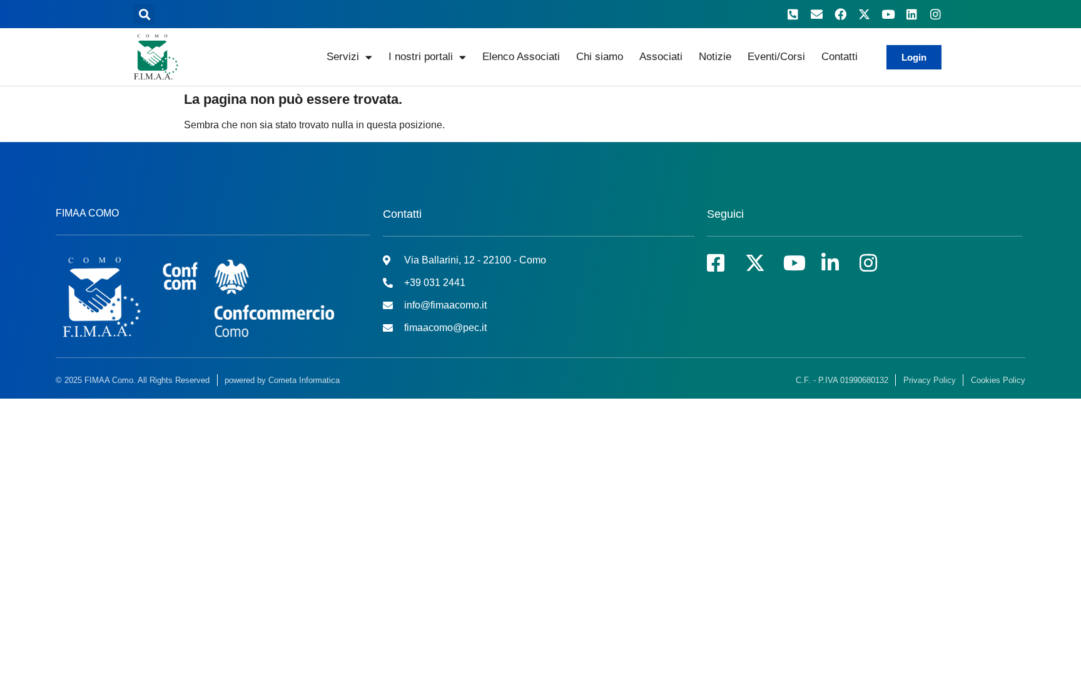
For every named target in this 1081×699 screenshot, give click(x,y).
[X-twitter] (864, 14)
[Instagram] (935, 14)
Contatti (839, 57)
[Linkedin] (911, 14)
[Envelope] (816, 14)
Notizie (715, 57)
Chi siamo (599, 57)
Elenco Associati (521, 57)
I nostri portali (420, 57)
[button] (144, 14)
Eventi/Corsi (776, 57)
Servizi (343, 57)
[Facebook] (840, 14)
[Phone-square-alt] (792, 14)
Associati (661, 57)
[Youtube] (888, 14)
